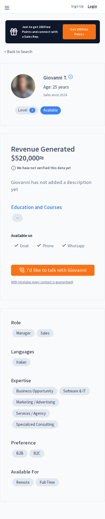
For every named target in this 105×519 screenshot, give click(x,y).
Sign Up (77, 6)
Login (92, 6)
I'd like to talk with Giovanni (56, 270)
